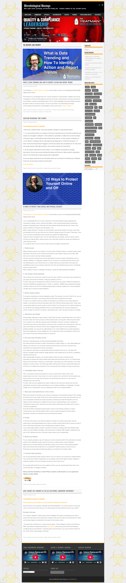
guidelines (35, 111)
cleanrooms (88, 100)
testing (97, 152)
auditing (49, 168)
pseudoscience (89, 138)
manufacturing (89, 121)
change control (97, 94)
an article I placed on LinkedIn (40, 90)
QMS (87, 141)
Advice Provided (31, 109)
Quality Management (95, 141)
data (66, 109)
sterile (99, 148)
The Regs (66, 15)
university (94, 158)
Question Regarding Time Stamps (34, 118)
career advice (89, 94)
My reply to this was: (29, 512)
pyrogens (97, 138)
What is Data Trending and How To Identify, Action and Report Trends (48, 82)
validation (88, 162)
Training (74, 15)
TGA (87, 155)
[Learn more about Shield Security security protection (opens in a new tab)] (2, 580)
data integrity (71, 109)
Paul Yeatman (51, 526)
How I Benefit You (48, 109)
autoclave (88, 90)
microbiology (98, 124)
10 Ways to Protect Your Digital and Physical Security (42, 207)
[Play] (25, 562)
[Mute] (43, 562)
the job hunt (92, 155)
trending (46, 111)
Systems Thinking (90, 152)
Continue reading (67, 106)
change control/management (92, 97)
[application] (35, 557)
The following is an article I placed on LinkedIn (35, 214)
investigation (89, 117)
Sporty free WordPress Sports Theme (57, 579)
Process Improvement (91, 131)
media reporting (89, 124)
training (99, 155)
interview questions (90, 114)
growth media (89, 111)
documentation (26, 111)
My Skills (46, 15)
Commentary (37, 15)
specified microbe (97, 145)
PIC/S (100, 128)
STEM (94, 148)
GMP (100, 107)
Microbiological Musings (37, 6)
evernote (59, 537)
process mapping (90, 134)
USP (100, 158)
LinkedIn (41, 499)
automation (95, 90)
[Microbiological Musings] (63, 22)
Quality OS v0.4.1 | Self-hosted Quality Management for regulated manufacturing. (93, 58)
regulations (41, 111)
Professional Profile (85, 15)
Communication (97, 100)
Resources (98, 15)
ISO (95, 117)
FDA (32, 111)
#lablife (87, 87)
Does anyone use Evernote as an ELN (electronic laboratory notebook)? (48, 491)
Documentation (57, 15)
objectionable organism (91, 128)
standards (88, 148)
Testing (54, 109)
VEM (50, 111)
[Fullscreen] (45, 562)
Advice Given (28, 15)
